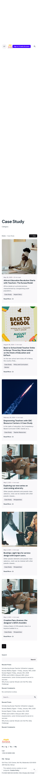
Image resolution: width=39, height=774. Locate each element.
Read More (7, 299)
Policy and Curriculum (21, 364)
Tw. (11, 747)
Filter (34, 236)
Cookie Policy (14, 770)
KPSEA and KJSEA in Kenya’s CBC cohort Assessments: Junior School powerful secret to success (17, 677)
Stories (6, 367)
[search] (35, 697)
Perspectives (18, 499)
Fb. (3, 747)
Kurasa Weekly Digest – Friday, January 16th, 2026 (19, 671)
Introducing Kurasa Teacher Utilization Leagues (17, 668)
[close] (34, 769)
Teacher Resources (20, 432)
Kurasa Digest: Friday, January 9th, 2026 (15, 673)
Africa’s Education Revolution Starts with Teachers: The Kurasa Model (19, 281)
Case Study (8, 294)
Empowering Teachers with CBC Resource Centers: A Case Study (18, 421)
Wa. (15, 747)
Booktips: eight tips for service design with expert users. (17, 554)
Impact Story (18, 294)
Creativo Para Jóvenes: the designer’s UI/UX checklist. (15, 621)
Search (4, 655)
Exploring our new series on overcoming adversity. (16, 486)
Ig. (6, 747)
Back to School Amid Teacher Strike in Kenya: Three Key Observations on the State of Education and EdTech (19, 352)
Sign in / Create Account (21, 46)
